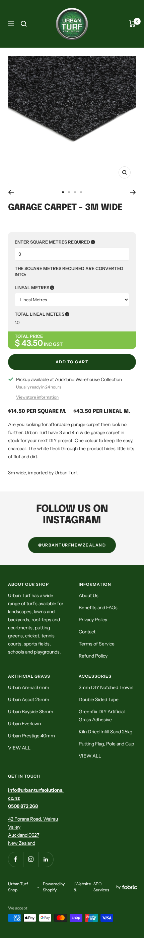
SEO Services (101, 886)
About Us (88, 595)
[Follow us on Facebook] (15, 859)
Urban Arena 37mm (28, 687)
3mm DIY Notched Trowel (106, 687)
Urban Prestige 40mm (31, 736)
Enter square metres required (72, 242)
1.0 (17, 322)
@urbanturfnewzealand (72, 545)
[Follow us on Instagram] (30, 859)
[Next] (133, 192)
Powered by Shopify (54, 886)
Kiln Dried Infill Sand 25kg (105, 732)
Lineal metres (65, 287)
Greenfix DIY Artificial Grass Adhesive (102, 716)
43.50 (32, 343)
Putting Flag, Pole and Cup (106, 744)
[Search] (24, 24)
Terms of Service (97, 644)
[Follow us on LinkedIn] (45, 859)
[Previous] (11, 192)
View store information (37, 397)
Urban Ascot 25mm (28, 699)
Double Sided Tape (99, 699)
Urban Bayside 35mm (30, 712)
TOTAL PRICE (29, 336)
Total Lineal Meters (71, 314)
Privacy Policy (93, 620)
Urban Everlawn (24, 724)
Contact (87, 632)
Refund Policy (93, 656)
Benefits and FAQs (98, 608)
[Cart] (132, 23)
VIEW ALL (19, 748)
